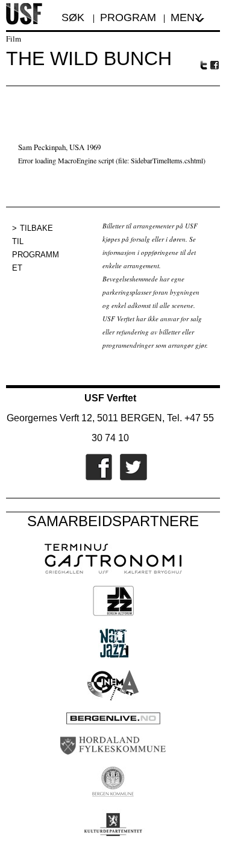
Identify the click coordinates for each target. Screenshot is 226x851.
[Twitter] (130, 478)
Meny (186, 17)
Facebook (215, 65)
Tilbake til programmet (35, 248)
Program (128, 17)
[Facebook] (96, 478)
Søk (74, 17)
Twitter (204, 65)
